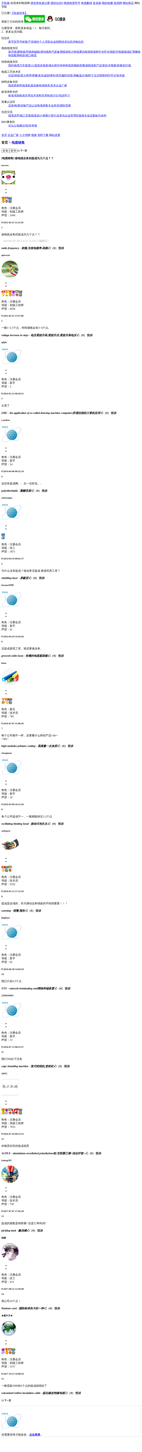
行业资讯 (59, 115)
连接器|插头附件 (50, 65)
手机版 (5, 3)
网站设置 (54, 135)
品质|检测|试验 (17, 105)
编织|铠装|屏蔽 (70, 75)
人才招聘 (24, 135)
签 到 (13, 150)
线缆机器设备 (30, 85)
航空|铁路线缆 (121, 51)
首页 (4, 135)
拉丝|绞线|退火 (17, 75)
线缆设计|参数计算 (42, 115)
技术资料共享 (38, 95)
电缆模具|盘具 (47, 85)
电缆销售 (42, 105)
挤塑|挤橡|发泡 (35, 75)
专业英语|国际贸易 (59, 105)
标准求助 (13, 95)
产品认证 (31, 105)
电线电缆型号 (72, 3)
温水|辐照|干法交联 (90, 75)
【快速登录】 (19, 13)
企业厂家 (61, 85)
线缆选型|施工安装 (19, 115)
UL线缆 (35, 65)
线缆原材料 (15, 85)
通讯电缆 (84, 51)
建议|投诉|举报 (28, 125)
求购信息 (78, 41)
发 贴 (5, 150)
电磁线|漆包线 (40, 51)
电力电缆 (73, 51)
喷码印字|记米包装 (113, 75)
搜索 (34, 135)
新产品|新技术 (102, 65)
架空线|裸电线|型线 (20, 51)
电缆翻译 (86, 3)
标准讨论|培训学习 (58, 95)
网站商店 (128, 3)
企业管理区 (72, 115)
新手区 (12, 41)
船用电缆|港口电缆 (25, 55)
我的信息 (57, 3)
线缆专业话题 (87, 115)
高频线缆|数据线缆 (82, 65)
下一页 (23, 150)
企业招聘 (55, 41)
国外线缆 (13, 65)
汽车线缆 (24, 65)
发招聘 (118, 3)
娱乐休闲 (100, 115)
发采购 (97, 3)
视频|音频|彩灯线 (121, 65)
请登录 (34, 3)
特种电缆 (65, 65)
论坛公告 (13, 125)
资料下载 (42, 135)
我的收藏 (107, 3)
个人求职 (44, 41)
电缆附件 (95, 51)
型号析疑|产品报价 (28, 41)
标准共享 (24, 95)
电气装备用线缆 (58, 51)
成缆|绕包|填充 (52, 75)
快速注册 (44, 3)
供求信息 (67, 41)
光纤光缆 (106, 51)
